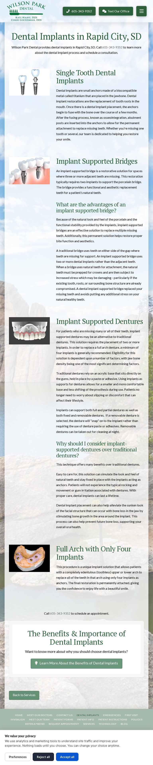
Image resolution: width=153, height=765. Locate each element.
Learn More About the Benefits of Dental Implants (78, 663)
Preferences (17, 757)
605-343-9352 (112, 47)
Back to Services (24, 695)
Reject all (43, 757)
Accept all (67, 757)
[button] (141, 11)
